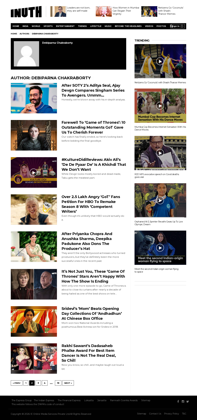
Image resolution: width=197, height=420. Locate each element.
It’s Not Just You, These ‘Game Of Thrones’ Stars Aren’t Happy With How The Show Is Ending (93, 276)
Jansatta (101, 400)
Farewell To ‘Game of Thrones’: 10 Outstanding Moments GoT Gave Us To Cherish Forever (93, 127)
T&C (184, 413)
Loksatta (89, 400)
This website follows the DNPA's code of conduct (38, 404)
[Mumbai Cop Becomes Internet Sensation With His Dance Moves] (160, 105)
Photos (161, 26)
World (36, 26)
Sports (48, 26)
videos (149, 26)
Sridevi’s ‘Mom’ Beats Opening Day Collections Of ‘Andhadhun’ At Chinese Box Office (92, 313)
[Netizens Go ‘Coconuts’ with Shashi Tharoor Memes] (160, 61)
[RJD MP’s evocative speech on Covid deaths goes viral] (160, 152)
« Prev (16, 383)
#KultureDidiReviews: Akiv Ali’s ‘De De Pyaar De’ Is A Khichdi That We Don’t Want (94, 164)
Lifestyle (95, 26)
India (25, 26)
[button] (178, 26)
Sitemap (145, 400)
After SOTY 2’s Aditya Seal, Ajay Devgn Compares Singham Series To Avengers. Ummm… (93, 90)
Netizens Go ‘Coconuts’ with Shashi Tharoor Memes (160, 82)
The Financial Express (69, 400)
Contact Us (155, 413)
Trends (82, 26)
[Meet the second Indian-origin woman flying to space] (160, 247)
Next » (68, 383)
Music (108, 26)
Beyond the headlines (128, 26)
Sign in (175, 26)
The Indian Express (44, 400)
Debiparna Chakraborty (57, 42)
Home (16, 26)
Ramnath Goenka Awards (124, 400)
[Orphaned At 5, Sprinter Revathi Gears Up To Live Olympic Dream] (160, 200)
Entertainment (65, 26)
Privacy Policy (171, 413)
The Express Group (22, 400)
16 (58, 383)
